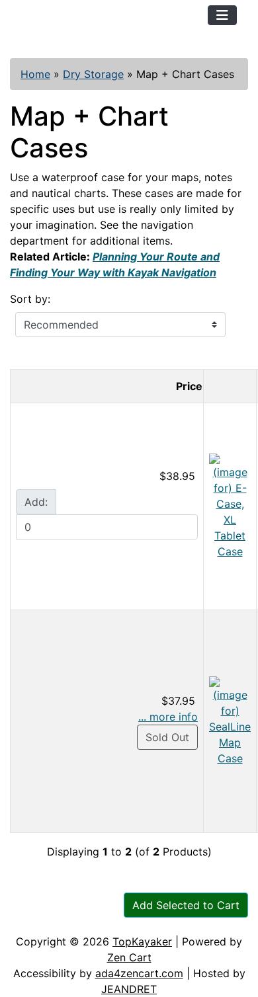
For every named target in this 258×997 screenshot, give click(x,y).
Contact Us (111, 920)
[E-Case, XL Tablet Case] (230, 505)
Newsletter (190, 920)
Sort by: (30, 298)
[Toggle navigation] (222, 15)
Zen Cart (129, 957)
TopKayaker (142, 941)
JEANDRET (129, 989)
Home (35, 74)
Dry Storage (93, 74)
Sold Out (167, 737)
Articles (41, 920)
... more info (168, 716)
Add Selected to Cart (185, 905)
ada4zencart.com (139, 973)
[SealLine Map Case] (230, 720)
